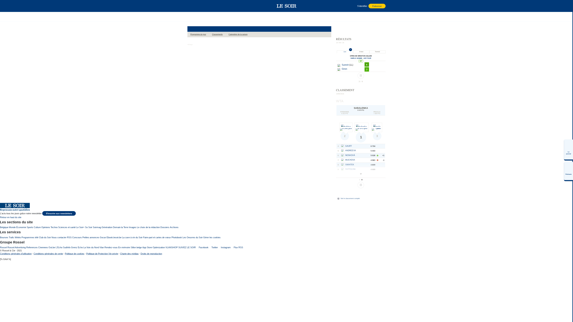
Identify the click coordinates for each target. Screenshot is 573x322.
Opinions (45, 227)
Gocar (103, 237)
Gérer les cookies (212, 237)
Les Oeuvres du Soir (192, 237)
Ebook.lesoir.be (114, 237)
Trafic (11, 237)
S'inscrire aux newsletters (59, 213)
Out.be (51, 247)
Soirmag (97, 227)
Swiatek (349, 165)
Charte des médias (129, 253)
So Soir (88, 227)
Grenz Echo (77, 247)
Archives (174, 227)
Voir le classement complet (350, 198)
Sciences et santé (67, 227)
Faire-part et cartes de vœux (157, 237)
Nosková (350, 155)
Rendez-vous (111, 247)
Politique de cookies (74, 253)
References (32, 247)
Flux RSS (238, 247)
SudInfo (66, 247)
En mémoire (124, 247)
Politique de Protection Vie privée (102, 253)
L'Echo (59, 247)
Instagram (225, 247)
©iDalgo (190, 44)
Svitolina (350, 169)
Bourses (4, 237)
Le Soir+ (80, 227)
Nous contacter (58, 237)
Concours (77, 237)
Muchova (350, 160)
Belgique (4, 227)
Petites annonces (90, 237)
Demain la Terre (120, 227)
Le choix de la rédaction (148, 227)
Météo (18, 237)
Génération (107, 227)
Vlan (102, 247)
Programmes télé (29, 237)
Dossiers (164, 227)
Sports (30, 227)
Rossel (3, 247)
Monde (12, 227)
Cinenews (43, 247)
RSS (69, 237)
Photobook (176, 237)
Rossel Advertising (16, 247)
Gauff (348, 146)
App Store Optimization (153, 247)
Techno (54, 227)
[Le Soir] (286, 6)
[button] (191, 6)
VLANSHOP (171, 247)
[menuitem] (568, 150)
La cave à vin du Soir (132, 237)
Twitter (214, 247)
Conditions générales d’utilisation (16, 253)
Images (132, 227)
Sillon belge (136, 247)
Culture (37, 227)
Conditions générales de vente (48, 253)
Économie (21, 227)
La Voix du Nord (91, 247)
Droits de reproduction (151, 253)
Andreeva (350, 150)
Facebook (203, 247)
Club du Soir (45, 237)
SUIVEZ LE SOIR (187, 247)
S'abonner (377, 6)
